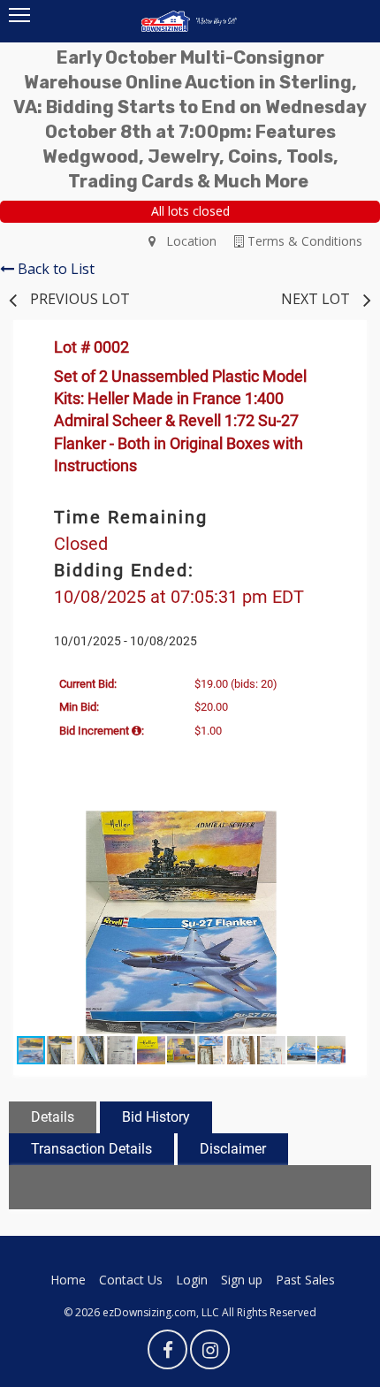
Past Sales (305, 1279)
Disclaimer (233, 1148)
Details (52, 1117)
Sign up (241, 1279)
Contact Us (131, 1279)
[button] (333, 826)
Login (192, 1279)
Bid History (156, 1117)
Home (68, 1279)
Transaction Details (91, 1148)
